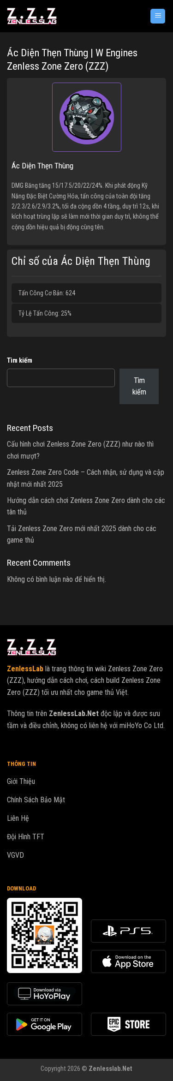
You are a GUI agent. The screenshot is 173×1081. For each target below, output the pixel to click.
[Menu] (157, 16)
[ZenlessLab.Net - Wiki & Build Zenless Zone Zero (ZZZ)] (56, 16)
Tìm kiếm (19, 360)
